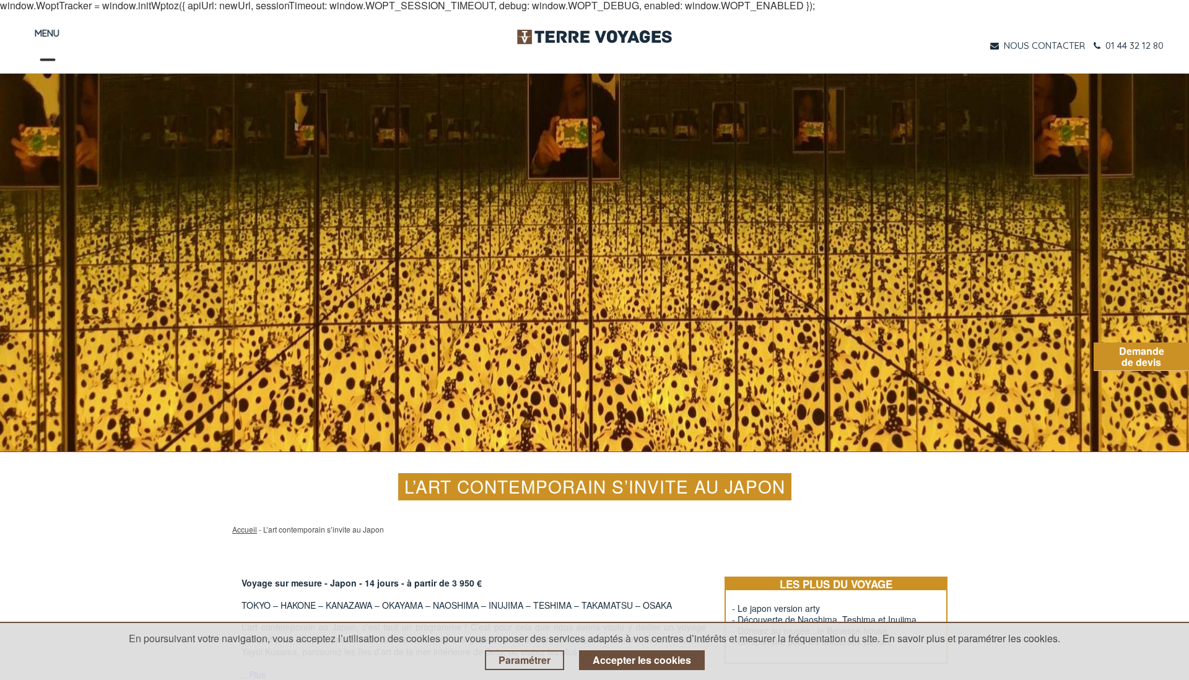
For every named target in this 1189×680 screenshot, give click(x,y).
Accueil (244, 529)
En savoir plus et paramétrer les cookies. (971, 638)
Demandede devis (1141, 356)
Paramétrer (525, 660)
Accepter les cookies (642, 660)
